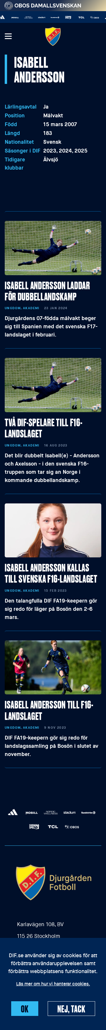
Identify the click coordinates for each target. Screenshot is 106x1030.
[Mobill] (11, 17)
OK (25, 1008)
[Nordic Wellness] (25, 17)
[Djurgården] (53, 36)
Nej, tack (71, 1008)
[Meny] (8, 36)
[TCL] (78, 17)
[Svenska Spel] (64, 17)
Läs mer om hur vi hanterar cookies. (53, 984)
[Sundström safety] (51, 17)
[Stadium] (38, 17)
